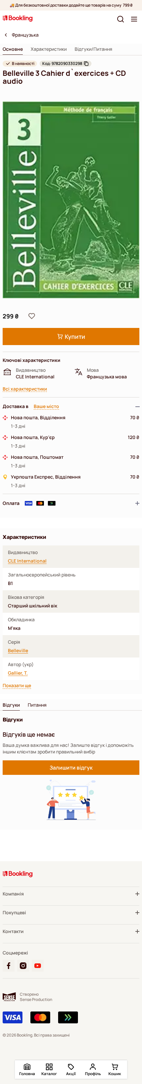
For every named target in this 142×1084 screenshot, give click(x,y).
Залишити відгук (71, 767)
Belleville (18, 651)
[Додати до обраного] (31, 316)
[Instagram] (23, 966)
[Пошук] (120, 19)
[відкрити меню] (134, 19)
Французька (25, 35)
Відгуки (11, 705)
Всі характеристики (25, 389)
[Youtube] (38, 966)
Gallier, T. (18, 673)
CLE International (27, 561)
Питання (37, 705)
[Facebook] (9, 966)
